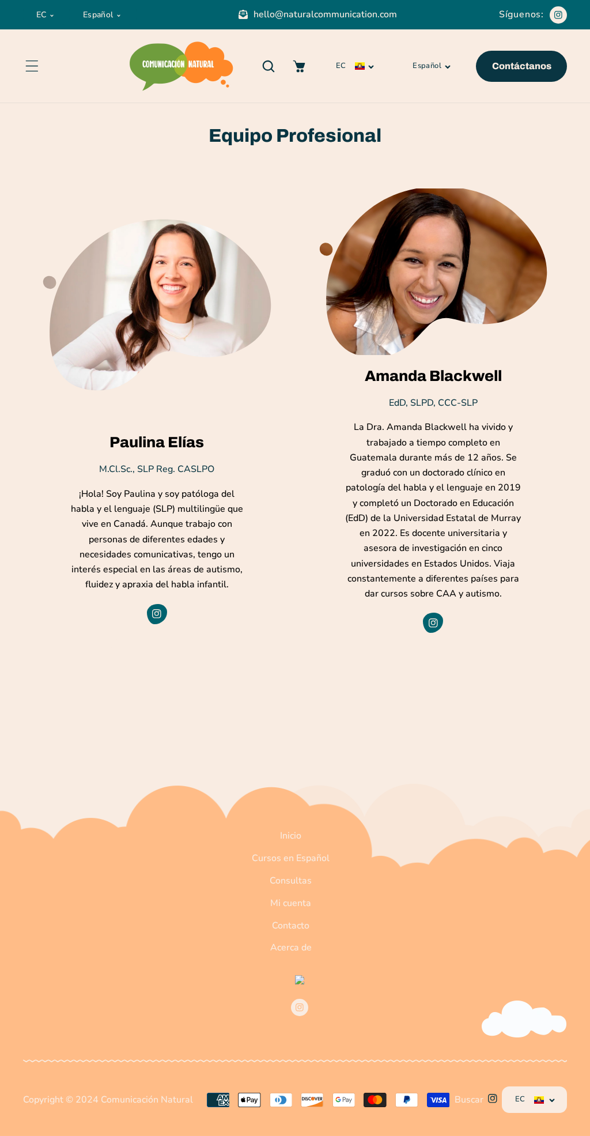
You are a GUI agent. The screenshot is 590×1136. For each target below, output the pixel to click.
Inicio (290, 835)
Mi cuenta (290, 903)
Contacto (290, 925)
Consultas (291, 880)
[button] (31, 66)
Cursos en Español (291, 858)
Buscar (469, 1099)
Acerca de (291, 947)
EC (41, 14)
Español (98, 14)
